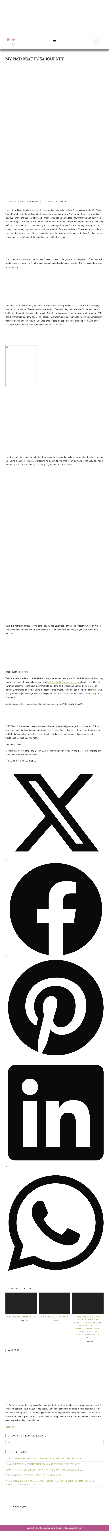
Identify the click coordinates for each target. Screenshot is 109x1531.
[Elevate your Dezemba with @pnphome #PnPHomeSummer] (61, 1518)
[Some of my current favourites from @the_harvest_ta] (103, 1518)
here (26, 672)
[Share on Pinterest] (56, 1056)
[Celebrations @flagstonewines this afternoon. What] (20, 1518)
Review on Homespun (21, 1316)
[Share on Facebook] (56, 956)
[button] (54, 42)
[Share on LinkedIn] (56, 1166)
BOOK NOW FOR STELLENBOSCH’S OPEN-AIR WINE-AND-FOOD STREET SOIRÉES (44, 1470)
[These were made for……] (89, 1518)
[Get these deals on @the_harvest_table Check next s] (34, 1518)
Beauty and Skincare (57, 201)
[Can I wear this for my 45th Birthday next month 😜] (47, 1518)
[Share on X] (56, 859)
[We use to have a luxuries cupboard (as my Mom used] (75, 1518)
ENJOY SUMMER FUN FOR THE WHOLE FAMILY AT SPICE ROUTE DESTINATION (42, 1464)
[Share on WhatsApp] (56, 1277)
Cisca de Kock (15, 201)
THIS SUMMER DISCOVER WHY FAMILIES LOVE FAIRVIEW (33, 1475)
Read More (10, 1427)
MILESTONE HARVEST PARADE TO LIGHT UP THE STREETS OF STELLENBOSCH (43, 1458)
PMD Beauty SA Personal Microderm (63, 682)
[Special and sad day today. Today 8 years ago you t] (6, 1518)
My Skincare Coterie (54, 1316)
